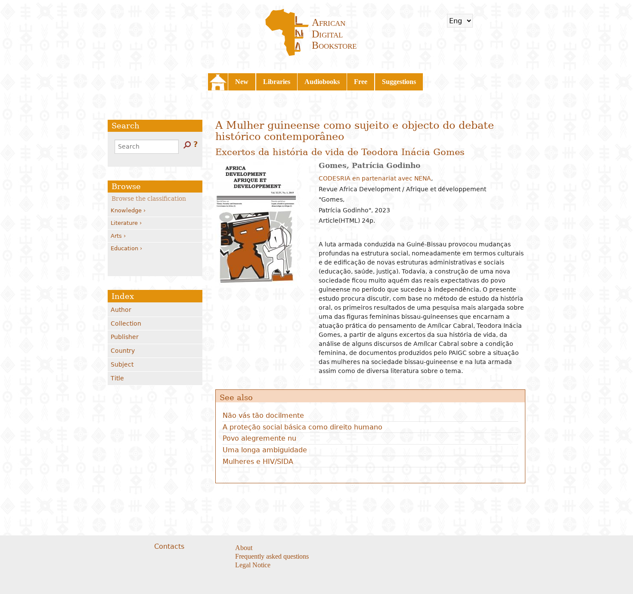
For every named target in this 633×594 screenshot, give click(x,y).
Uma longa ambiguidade (265, 450)
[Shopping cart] (485, 20)
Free (360, 81)
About (243, 547)
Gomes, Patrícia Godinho (369, 165)
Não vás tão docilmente (263, 415)
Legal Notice (252, 565)
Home (218, 81)
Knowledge (126, 210)
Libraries (276, 81)
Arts (116, 236)
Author (121, 309)
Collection (126, 323)
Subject (122, 364)
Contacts (169, 546)
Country (123, 350)
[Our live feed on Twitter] (371, 548)
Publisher (125, 336)
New (241, 81)
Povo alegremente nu (259, 438)
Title (117, 378)
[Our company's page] (382, 548)
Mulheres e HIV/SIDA (258, 461)
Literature (124, 223)
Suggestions (399, 81)
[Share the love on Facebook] (360, 548)
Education (124, 248)
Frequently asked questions (272, 556)
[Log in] (508, 20)
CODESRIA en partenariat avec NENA (375, 178)
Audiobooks (322, 81)
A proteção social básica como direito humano (302, 427)
